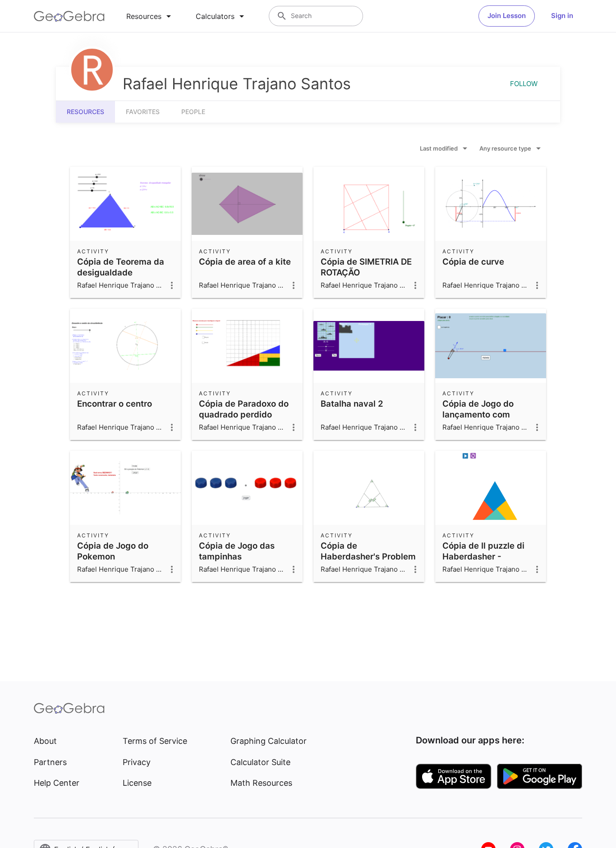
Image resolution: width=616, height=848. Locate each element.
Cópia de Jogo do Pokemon (112, 551)
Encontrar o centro (114, 403)
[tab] (150, 16)
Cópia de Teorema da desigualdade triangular (120, 272)
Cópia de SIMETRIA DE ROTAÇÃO (366, 267)
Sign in (562, 15)
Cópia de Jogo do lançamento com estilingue (478, 414)
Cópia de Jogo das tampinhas (237, 551)
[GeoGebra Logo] (69, 16)
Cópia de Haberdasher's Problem (368, 551)
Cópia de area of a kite (245, 261)
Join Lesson (506, 15)
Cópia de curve (473, 261)
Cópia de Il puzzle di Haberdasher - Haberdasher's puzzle (486, 556)
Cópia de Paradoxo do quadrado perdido (244, 409)
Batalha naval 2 (352, 403)
